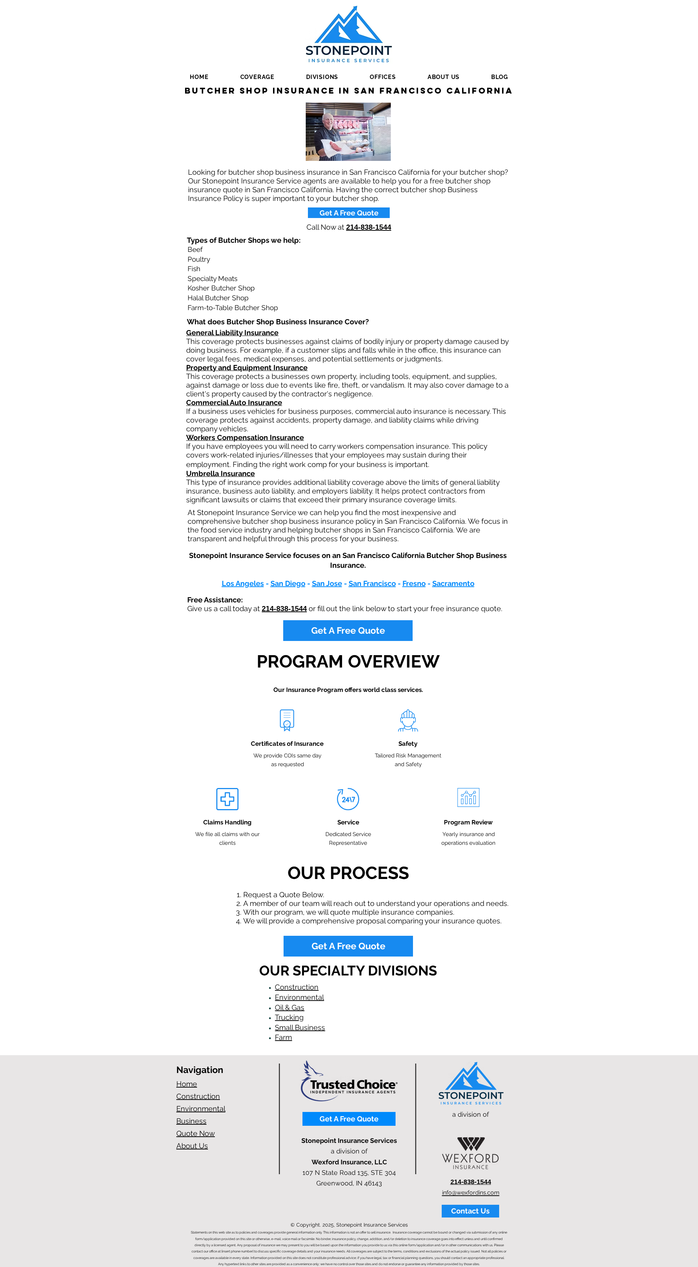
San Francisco (372, 583)
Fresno (414, 583)
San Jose (327, 583)
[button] (257, 77)
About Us (192, 1145)
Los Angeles (243, 583)
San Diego (287, 583)
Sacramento (453, 583)
